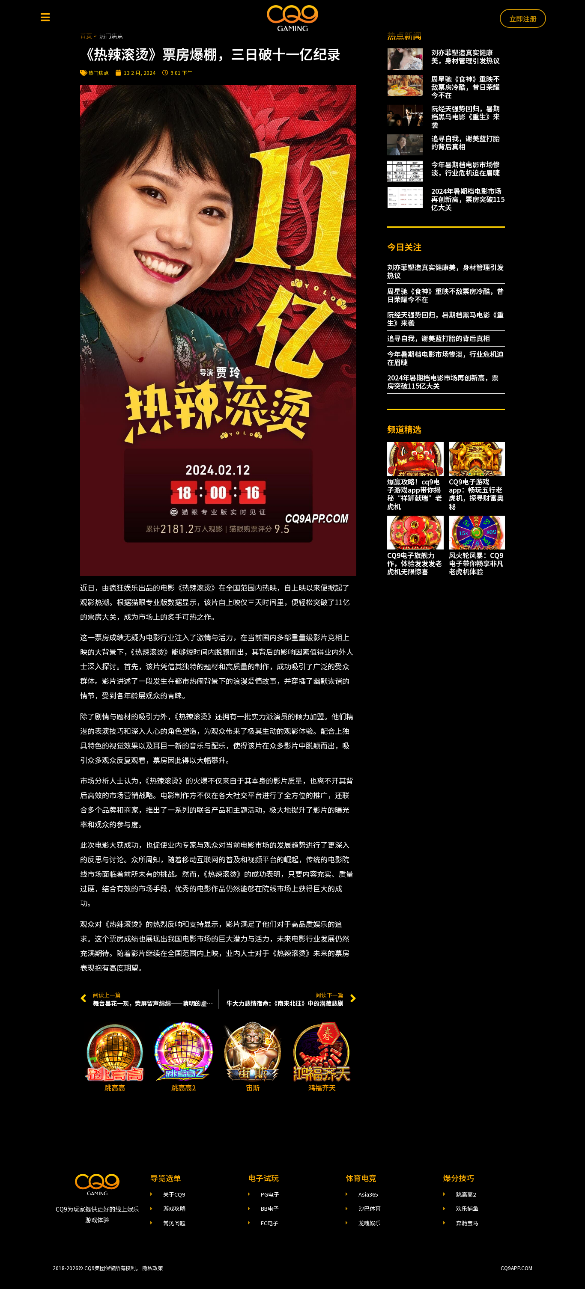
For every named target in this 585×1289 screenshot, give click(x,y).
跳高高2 (183, 1087)
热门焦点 (98, 72)
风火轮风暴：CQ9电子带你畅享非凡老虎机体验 (476, 563)
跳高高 (114, 1087)
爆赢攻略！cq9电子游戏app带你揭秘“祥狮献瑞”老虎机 (414, 493)
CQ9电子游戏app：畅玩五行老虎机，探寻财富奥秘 (476, 493)
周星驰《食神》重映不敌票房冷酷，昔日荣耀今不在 (465, 87)
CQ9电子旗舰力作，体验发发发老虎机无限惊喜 (414, 563)
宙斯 (253, 1087)
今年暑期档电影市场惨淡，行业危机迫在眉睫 (465, 168)
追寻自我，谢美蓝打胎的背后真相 (465, 142)
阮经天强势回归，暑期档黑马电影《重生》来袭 (465, 116)
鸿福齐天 (322, 1087)
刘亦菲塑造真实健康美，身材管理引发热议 (465, 56)
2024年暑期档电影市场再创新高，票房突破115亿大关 (467, 199)
